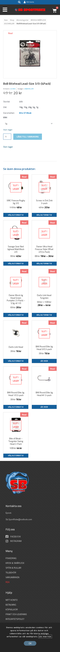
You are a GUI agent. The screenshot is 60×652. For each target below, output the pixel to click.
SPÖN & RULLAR (13, 567)
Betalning (11, 604)
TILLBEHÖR (11, 572)
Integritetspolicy (15, 619)
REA (7, 582)
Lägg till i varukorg (28, 136)
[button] (19, 2)
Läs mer (44, 361)
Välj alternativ (16, 215)
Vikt (5, 117)
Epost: (9, 512)
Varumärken (12, 577)
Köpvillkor (12, 609)
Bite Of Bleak (25, 112)
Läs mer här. (45, 636)
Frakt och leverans (16, 614)
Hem (6, 20)
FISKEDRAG (11, 558)
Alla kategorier (22, 20)
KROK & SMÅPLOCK (38, 20)
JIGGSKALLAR (9, 23)
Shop (12, 20)
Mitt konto (12, 600)
